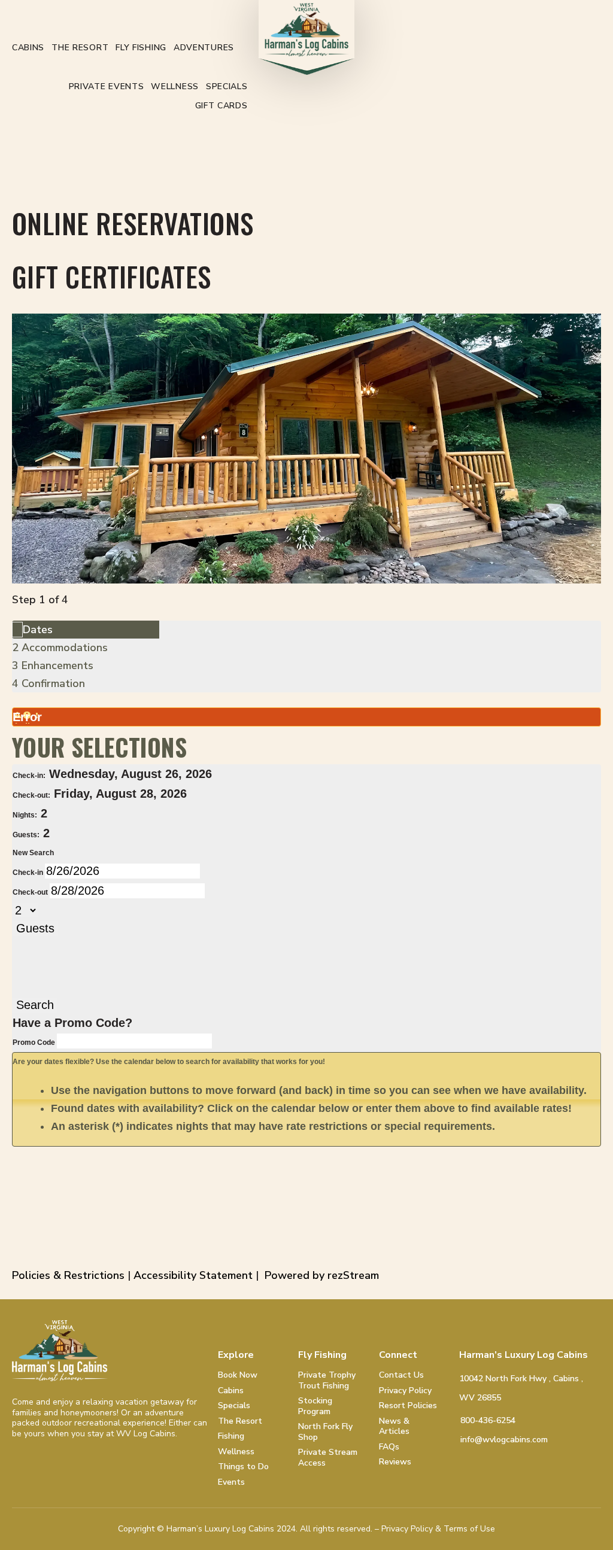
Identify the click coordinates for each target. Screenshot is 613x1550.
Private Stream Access (327, 1457)
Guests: (26, 835)
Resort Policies (408, 1405)
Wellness (175, 86)
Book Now (237, 1375)
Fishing (231, 1436)
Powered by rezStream (322, 1275)
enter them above (410, 1108)
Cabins (28, 47)
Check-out (31, 892)
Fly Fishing (141, 47)
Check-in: (29, 775)
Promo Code (35, 1042)
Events (231, 1482)
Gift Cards (221, 105)
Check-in (29, 872)
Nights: (25, 815)
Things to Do (243, 1466)
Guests (35, 928)
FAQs (389, 1447)
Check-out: (31, 795)
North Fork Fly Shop (325, 1431)
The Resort (79, 47)
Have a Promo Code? (72, 1022)
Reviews (395, 1462)
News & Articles (394, 1426)
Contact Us (401, 1375)
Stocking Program (315, 1406)
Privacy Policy (405, 1390)
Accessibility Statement (193, 1275)
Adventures (204, 47)
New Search (33, 853)
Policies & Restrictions (68, 1275)
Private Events (106, 86)
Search (35, 1004)
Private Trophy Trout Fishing (327, 1380)
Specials (227, 86)
